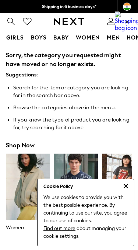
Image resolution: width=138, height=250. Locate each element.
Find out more (59, 228)
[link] (11, 21)
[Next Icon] (69, 21)
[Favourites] (27, 21)
